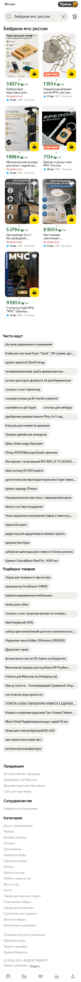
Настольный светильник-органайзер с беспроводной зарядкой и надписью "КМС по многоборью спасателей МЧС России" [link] (58, 236)
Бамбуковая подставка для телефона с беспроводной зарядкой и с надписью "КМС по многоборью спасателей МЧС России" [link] (19, 90)
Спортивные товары (17, 902)
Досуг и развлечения (18, 825)
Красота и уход (14, 872)
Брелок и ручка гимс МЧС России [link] (57, 163)
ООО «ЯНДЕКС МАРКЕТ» (32, 960)
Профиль (73, 976)
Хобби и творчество (17, 878)
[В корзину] (34, 74)
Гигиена (9, 843)
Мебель (9, 831)
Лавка (24, 976)
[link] (29, 344)
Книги (8, 890)
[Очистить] (63, 16)
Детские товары (15, 919)
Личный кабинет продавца (22, 774)
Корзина (57, 976)
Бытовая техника (15, 837)
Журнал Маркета (15, 952)
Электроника (13, 849)
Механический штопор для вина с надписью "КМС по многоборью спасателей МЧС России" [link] (22, 163)
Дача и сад (11, 884)
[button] (74, 17)
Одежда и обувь (15, 855)
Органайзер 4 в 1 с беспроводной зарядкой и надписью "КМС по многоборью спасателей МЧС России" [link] (21, 236)
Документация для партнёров (24, 785)
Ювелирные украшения (20, 925)
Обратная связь (14, 940)
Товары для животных (19, 907)
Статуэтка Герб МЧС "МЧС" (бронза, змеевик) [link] (20, 309)
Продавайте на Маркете (20, 779)
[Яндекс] (34, 966)
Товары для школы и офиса (22, 896)
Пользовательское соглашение (24, 934)
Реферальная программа (21, 808)
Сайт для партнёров (17, 791)
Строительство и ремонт (20, 913)
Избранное (40, 976)
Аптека (8, 866)
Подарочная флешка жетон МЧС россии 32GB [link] (57, 90)
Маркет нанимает (16, 946)
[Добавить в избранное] (34, 37)
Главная (8, 976)
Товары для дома (15, 861)
